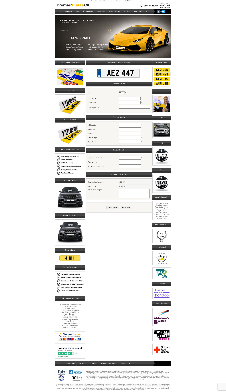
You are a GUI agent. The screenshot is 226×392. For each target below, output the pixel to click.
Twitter (163, 11)
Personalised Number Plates (70, 305)
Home (59, 11)
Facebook (159, 11)
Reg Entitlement (162, 205)
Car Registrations (70, 306)
